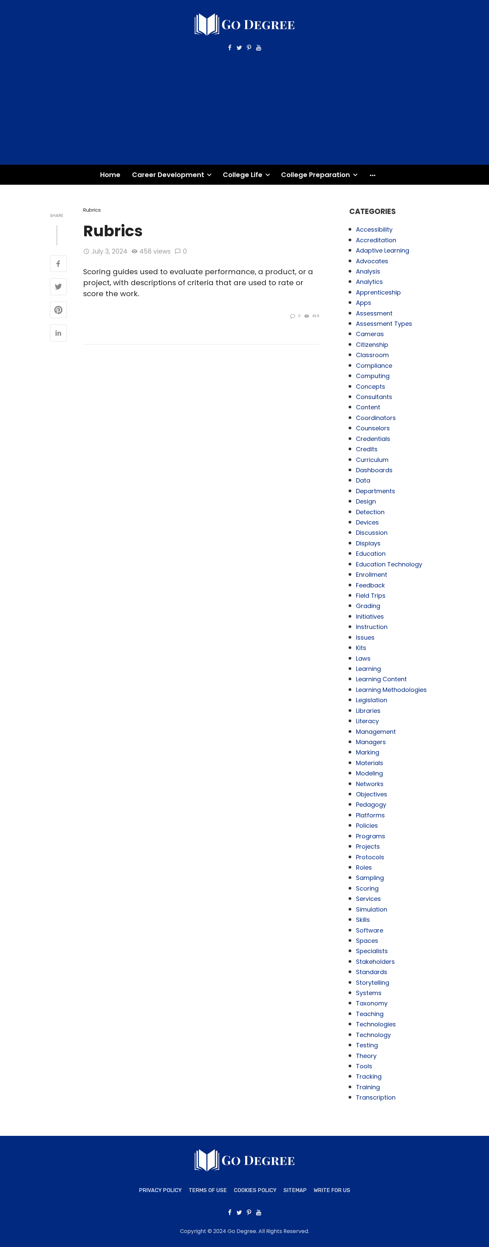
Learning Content (381, 679)
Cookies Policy (255, 1190)
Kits (361, 648)
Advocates (372, 261)
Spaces (367, 940)
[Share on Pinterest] (58, 310)
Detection (370, 512)
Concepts (370, 386)
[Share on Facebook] (58, 264)
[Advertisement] (244, 101)
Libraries (368, 711)
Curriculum (372, 460)
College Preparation (315, 174)
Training (368, 1087)
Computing (373, 376)
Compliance (374, 365)
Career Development (168, 174)
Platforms (370, 815)
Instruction (372, 627)
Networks (370, 784)
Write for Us (332, 1190)
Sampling (370, 878)
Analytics (369, 282)
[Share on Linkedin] (58, 333)
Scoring (367, 888)
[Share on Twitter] (58, 287)
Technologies (376, 1024)
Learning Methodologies (391, 690)
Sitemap (295, 1190)
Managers (371, 742)
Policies (367, 825)
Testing (367, 1045)
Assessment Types (384, 323)
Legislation (371, 700)
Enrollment (371, 574)
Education (371, 553)
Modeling (369, 773)
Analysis (368, 271)
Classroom (372, 355)
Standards (371, 972)
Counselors (373, 428)
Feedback (370, 585)
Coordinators (376, 418)
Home (110, 174)
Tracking (369, 1076)
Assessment (374, 313)
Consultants (374, 397)
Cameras (370, 334)
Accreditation (376, 240)
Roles (364, 867)
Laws (363, 658)
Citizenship (372, 344)
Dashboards (374, 470)
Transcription (376, 1097)
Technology (373, 1035)
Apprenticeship (378, 292)
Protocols (370, 857)
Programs (370, 836)
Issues (365, 637)
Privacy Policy (160, 1190)
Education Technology (389, 564)
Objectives (371, 794)
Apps (363, 303)
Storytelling (372, 982)
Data (363, 480)
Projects (368, 846)
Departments (375, 491)
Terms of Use (208, 1190)
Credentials (373, 439)
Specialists (372, 951)
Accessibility (374, 229)
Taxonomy (372, 1003)
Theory (366, 1056)
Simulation (371, 909)
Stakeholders (375, 961)
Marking (367, 752)
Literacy (367, 721)
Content (368, 407)
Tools (364, 1066)
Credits (367, 449)
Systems (369, 993)
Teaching (370, 1014)
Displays (368, 543)
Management (376, 731)
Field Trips (371, 595)
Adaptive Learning (382, 250)
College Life (242, 174)
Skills (363, 920)
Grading (368, 606)
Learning (368, 669)
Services (368, 899)
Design (366, 501)
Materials (369, 763)
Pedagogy (371, 804)
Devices (367, 522)
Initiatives (370, 616)
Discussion (372, 532)
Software (369, 930)
